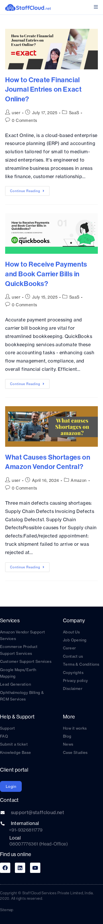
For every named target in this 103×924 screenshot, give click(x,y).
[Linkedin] (20, 868)
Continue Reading (29, 189)
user (16, 112)
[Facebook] (5, 868)
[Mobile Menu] (96, 7)
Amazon (78, 480)
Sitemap (6, 909)
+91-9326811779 (26, 830)
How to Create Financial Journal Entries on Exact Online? (43, 89)
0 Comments (24, 120)
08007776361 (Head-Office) (38, 844)
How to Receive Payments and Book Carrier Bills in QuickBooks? (46, 273)
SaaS (74, 112)
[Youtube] (35, 868)
